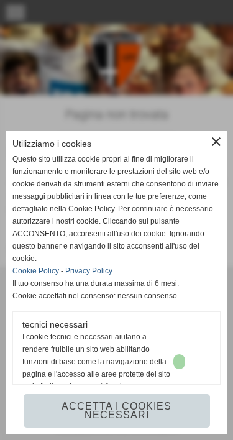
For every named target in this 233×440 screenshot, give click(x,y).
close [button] (216, 141)
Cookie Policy (35, 271)
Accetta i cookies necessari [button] (116, 410)
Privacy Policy (88, 271)
